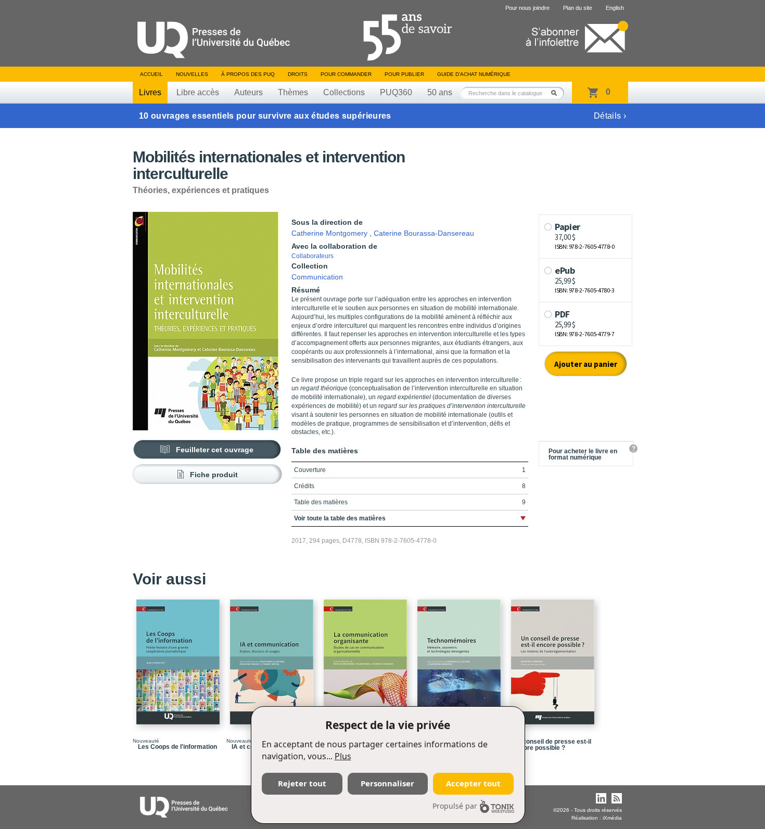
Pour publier (404, 74)
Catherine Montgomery (329, 233)
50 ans (439, 92)
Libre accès (197, 92)
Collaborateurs (312, 256)
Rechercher (557, 92)
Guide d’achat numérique (474, 74)
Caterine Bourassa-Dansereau (424, 233)
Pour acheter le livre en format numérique (583, 454)
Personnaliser (387, 783)
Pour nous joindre (527, 8)
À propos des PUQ (248, 74)
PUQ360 (396, 92)
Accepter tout (473, 783)
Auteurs (248, 92)
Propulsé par (454, 806)
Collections (344, 92)
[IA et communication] (273, 657)
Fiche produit (214, 474)
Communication (317, 277)
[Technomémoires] (460, 657)
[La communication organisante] (367, 657)
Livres (150, 92)
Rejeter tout (302, 783)
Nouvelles (192, 74)
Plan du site (577, 8)
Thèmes (293, 92)
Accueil (151, 74)
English (615, 8)
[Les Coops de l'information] (179, 657)
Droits (298, 74)
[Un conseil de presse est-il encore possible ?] (554, 657)
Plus (343, 756)
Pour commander (346, 74)
